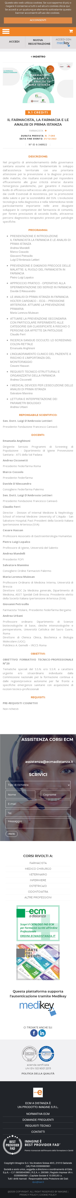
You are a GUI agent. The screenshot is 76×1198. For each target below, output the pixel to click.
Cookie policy (48, 1194)
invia (11, 833)
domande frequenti (38, 1120)
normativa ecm (38, 1114)
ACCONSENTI (38, 20)
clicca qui (64, 6)
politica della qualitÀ (38, 1074)
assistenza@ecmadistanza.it (49, 762)
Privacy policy (29, 1194)
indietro (39, 57)
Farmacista (37, 130)
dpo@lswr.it (38, 1181)
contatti (38, 1132)
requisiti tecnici (38, 1125)
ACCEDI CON (63, 39)
